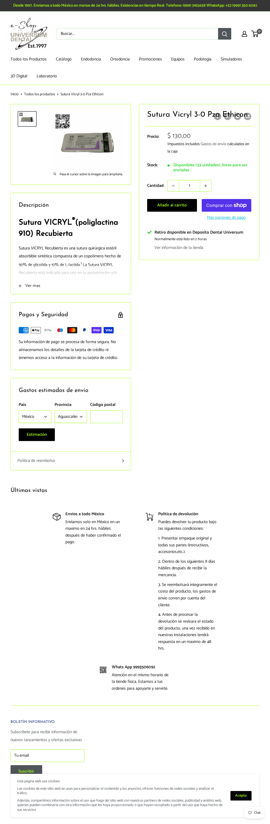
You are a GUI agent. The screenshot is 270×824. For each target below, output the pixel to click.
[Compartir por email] (247, 116)
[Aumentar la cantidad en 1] (205, 185)
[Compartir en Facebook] (217, 116)
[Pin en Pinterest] (227, 116)
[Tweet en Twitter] (237, 116)
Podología (202, 59)
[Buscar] (224, 34)
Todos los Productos (29, 59)
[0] (255, 34)
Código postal (102, 404)
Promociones (150, 59)
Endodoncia (91, 59)
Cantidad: (155, 185)
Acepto (241, 796)
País (22, 404)
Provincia (63, 404)
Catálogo (64, 59)
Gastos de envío (213, 144)
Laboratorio (47, 76)
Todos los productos (39, 94)
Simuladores (231, 59)
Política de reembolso (36, 460)
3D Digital (19, 76)
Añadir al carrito (172, 205)
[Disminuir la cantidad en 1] (173, 185)
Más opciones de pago (226, 217)
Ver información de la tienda (179, 247)
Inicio (15, 94)
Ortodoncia (120, 59)
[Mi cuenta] (244, 34)
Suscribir (26, 771)
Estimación (37, 434)
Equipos (178, 59)
